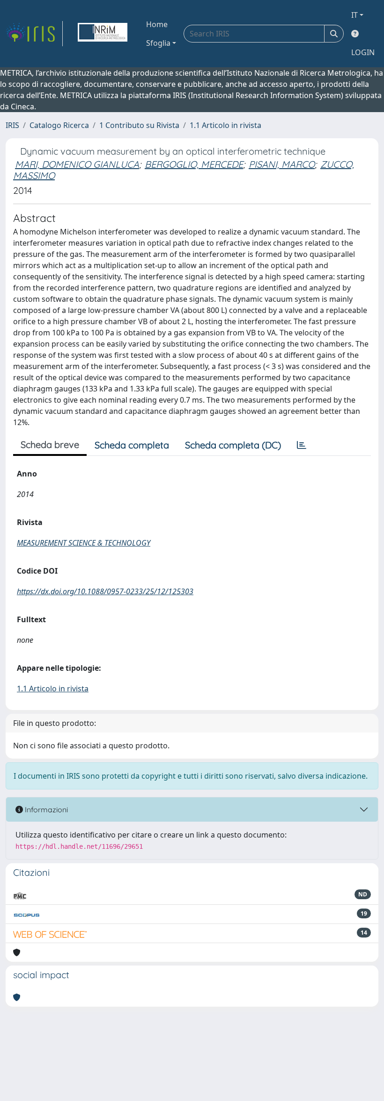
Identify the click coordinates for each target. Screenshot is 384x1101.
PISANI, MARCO (282, 164)
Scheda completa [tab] (132, 445)
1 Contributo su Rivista (139, 125)
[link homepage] (34, 33)
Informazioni (45, 809)
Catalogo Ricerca (59, 125)
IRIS (12, 125)
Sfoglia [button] (158, 43)
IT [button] (354, 15)
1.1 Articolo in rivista (225, 125)
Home (157, 24)
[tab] (301, 445)
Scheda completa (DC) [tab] (233, 445)
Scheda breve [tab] (50, 444)
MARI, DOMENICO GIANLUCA (77, 164)
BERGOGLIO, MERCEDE (194, 164)
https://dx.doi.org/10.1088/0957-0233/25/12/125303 (105, 591)
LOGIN (363, 52)
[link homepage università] (102, 33)
